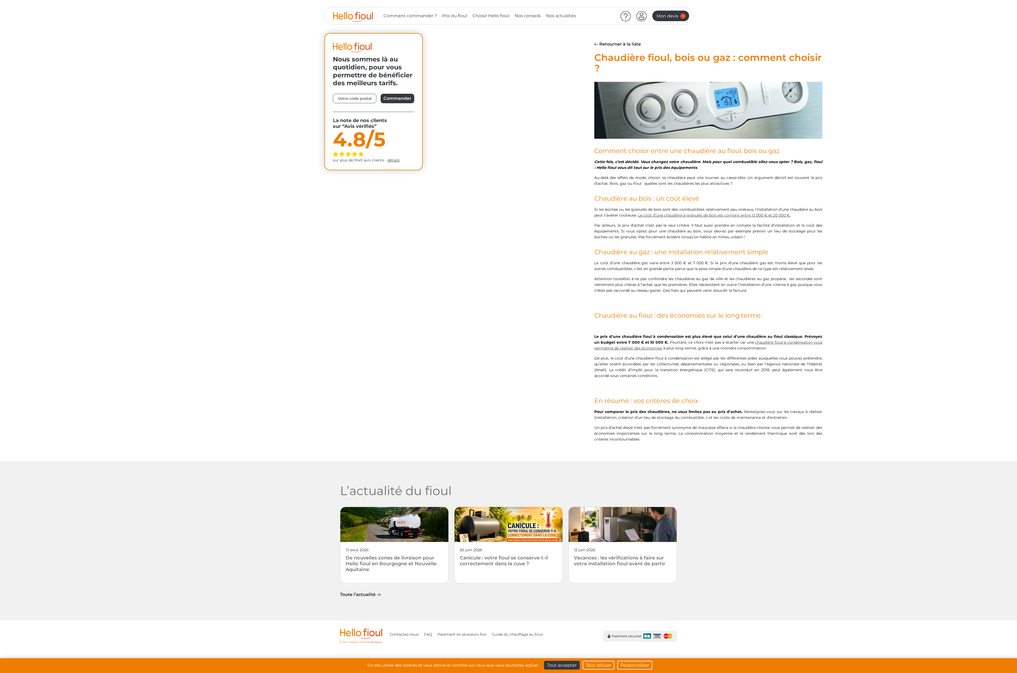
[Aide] (626, 16)
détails (393, 160)
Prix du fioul (454, 15)
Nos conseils (528, 15)
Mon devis (670, 16)
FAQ (428, 634)
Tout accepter (562, 665)
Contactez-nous (404, 634)
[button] (641, 16)
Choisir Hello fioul (490, 15)
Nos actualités (561, 15)
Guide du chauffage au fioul (517, 634)
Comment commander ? (410, 15)
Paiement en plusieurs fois (462, 634)
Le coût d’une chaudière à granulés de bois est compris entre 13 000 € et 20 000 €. (714, 215)
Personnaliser (635, 665)
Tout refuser (598, 665)
